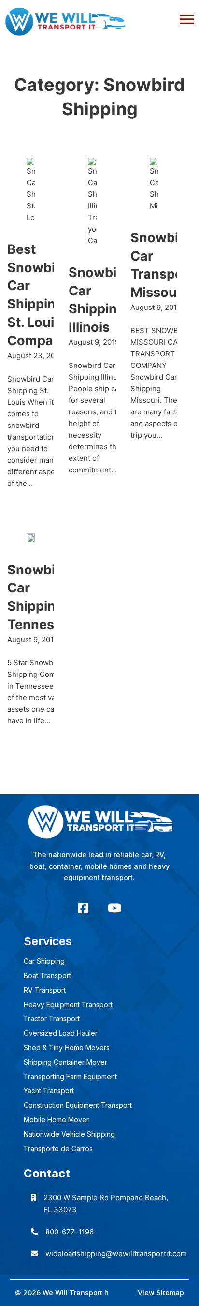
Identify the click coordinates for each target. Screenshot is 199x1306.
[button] (99, 17)
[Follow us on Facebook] (83, 908)
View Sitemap (161, 1293)
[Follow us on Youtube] (114, 908)
